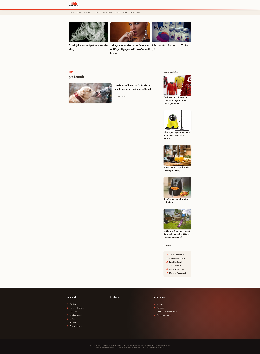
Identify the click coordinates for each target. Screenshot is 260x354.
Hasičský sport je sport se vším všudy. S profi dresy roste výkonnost (176, 100)
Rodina (125, 12)
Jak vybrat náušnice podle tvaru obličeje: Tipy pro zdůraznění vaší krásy (130, 49)
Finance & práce (83, 12)
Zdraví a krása (135, 12)
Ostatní (118, 12)
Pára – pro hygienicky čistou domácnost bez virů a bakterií (177, 135)
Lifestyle (96, 12)
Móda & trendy (107, 12)
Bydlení (72, 12)
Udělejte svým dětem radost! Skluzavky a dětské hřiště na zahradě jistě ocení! (177, 234)
